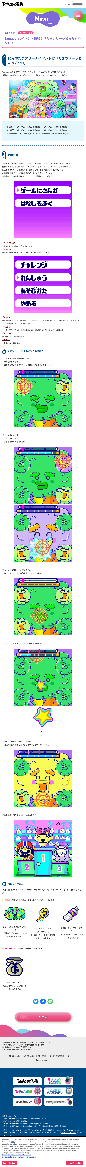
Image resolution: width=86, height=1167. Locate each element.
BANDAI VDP (42, 1060)
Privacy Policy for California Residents (16, 1155)
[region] (43, 1151)
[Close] (82, 1139)
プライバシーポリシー (68, 1133)
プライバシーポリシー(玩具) (36, 1056)
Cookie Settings (9, 1163)
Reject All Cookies (75, 1163)
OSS (72, 1056)
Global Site (16, 1056)
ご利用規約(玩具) (58, 1056)
